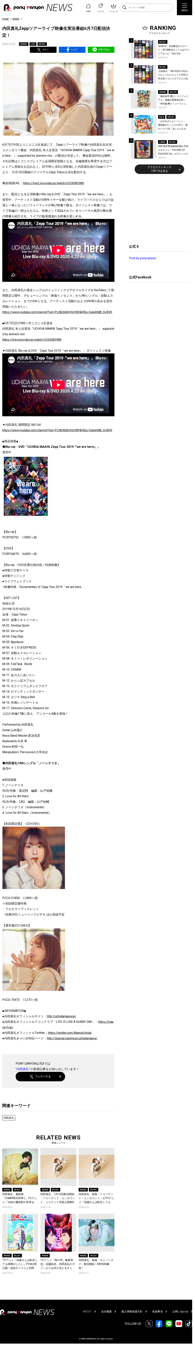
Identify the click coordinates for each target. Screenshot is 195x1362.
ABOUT (87, 1311)
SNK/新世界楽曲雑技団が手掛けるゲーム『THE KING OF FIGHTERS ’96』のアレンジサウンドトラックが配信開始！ (173, 150)
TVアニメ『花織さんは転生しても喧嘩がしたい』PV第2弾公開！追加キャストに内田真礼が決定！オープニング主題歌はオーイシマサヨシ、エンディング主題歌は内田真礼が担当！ (20, 1264)
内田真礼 (23, 1069)
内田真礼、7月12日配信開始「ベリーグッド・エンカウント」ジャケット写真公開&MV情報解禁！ (57, 1198)
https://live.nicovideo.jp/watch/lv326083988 (31, 339)
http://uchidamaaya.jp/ (61, 1016)
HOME (5, 19)
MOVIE (173, 92)
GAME (162, 142)
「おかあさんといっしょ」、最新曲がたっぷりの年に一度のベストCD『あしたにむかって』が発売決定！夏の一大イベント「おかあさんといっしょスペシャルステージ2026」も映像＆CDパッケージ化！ (173, 125)
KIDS (161, 117)
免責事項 (157, 1311)
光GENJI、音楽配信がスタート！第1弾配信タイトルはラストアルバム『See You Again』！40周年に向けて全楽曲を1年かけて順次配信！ (174, 50)
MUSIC (42, 44)
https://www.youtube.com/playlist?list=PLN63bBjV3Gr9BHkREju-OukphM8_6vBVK (57, 312)
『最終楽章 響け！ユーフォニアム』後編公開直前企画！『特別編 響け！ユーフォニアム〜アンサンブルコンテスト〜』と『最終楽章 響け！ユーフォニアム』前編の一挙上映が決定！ (173, 100)
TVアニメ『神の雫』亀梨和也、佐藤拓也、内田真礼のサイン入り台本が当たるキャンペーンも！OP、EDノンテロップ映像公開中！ (57, 1264)
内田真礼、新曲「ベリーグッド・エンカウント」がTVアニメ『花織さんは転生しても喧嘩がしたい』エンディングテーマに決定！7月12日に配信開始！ (96, 1198)
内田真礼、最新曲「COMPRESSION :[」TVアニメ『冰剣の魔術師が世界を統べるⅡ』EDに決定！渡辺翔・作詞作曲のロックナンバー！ (20, 1198)
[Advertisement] (157, 208)
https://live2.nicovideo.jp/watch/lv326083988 (53, 183)
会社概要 (106, 1311)
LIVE (33, 44)
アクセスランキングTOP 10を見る (159, 169)
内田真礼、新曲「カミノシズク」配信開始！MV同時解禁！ (96, 1264)
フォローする (43, 1076)
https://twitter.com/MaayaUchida (69, 1033)
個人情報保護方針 (132, 1311)
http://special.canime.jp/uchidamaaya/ (72, 1038)
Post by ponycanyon (142, 258)
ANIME (15, 19)
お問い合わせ (180, 1311)
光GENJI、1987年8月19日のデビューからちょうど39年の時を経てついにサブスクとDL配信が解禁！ (173, 75)
